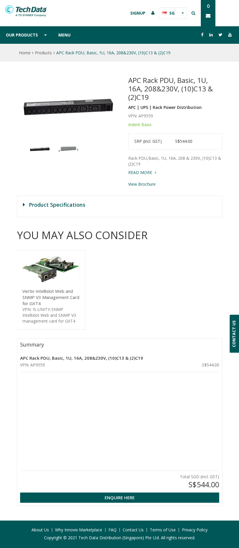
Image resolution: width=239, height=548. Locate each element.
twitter (220, 34)
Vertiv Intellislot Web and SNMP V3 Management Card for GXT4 (50, 297)
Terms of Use (163, 530)
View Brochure (142, 184)
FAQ (112, 530)
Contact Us (133, 530)
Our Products (22, 35)
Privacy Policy (195, 530)
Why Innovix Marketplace (78, 530)
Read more (140, 172)
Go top (231, 532)
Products (43, 52)
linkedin (211, 34)
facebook (202, 34)
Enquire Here (120, 497)
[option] (68, 107)
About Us (40, 530)
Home (25, 52)
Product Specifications (57, 204)
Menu (64, 35)
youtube (230, 34)
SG (172, 13)
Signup (137, 13)
